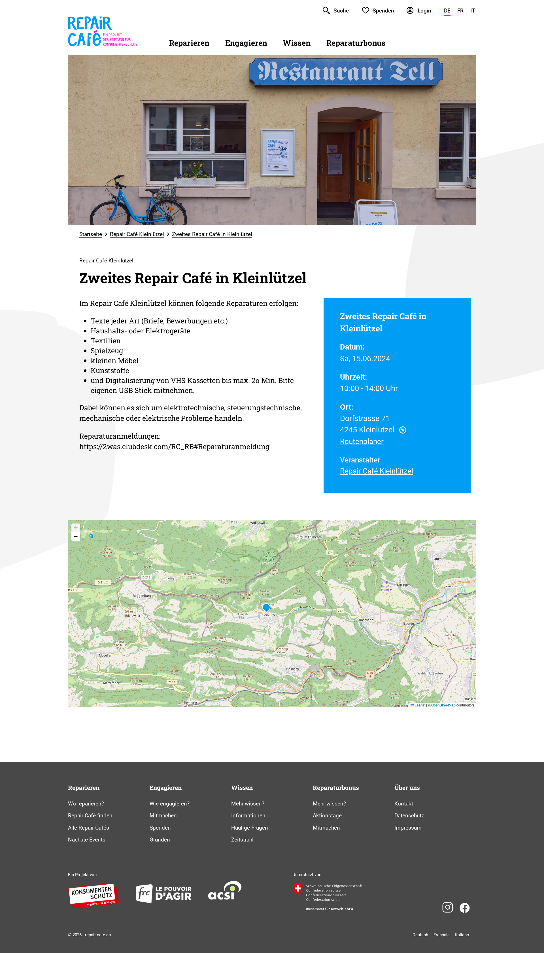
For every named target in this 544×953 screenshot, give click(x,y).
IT (472, 10)
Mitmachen (163, 815)
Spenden (160, 827)
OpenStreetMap (443, 704)
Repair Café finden (90, 815)
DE (447, 10)
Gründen (160, 839)
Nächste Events (86, 839)
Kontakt (403, 803)
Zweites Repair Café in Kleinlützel (212, 234)
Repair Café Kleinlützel (137, 234)
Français (442, 934)
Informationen (248, 815)
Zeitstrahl (242, 839)
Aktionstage (327, 815)
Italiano (462, 934)
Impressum (408, 827)
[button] (266, 608)
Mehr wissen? (247, 803)
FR (460, 10)
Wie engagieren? (170, 803)
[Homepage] (102, 46)
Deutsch (420, 934)
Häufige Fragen (249, 827)
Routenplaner (362, 441)
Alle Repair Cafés (88, 827)
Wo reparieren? (86, 803)
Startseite (90, 234)
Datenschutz (409, 815)
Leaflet (419, 704)
